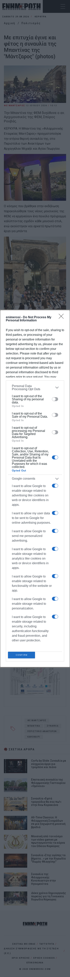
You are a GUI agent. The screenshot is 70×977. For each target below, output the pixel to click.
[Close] (62, 317)
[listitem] (35, 388)
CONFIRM (21, 655)
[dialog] (35, 488)
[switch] (55, 399)
